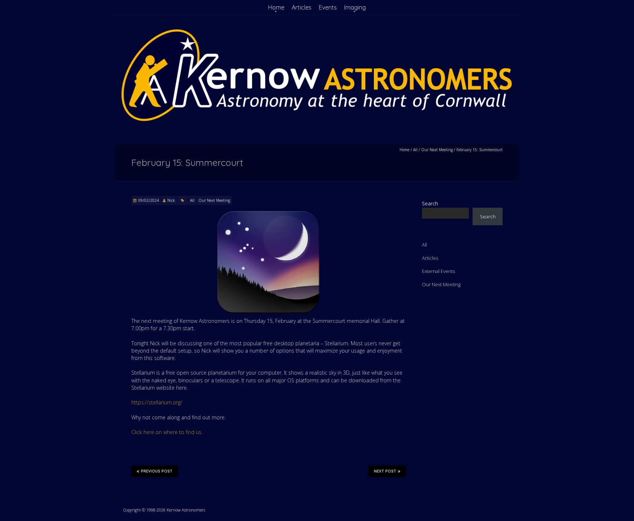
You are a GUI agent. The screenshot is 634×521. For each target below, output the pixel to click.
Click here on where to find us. (167, 432)
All (415, 149)
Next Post (385, 471)
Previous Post (156, 471)
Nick (171, 200)
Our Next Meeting (437, 149)
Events (328, 7)
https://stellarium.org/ (156, 402)
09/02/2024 (148, 200)
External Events (438, 271)
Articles (301, 7)
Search (430, 203)
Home (276, 7)
